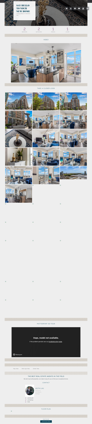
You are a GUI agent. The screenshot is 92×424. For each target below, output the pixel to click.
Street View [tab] (36, 368)
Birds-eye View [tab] (26, 368)
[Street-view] (71, 8)
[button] (46, 62)
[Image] (87, 8)
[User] (83, 8)
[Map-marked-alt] (75, 8)
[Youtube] (79, 8)
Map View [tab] (15, 368)
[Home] (66, 8)
